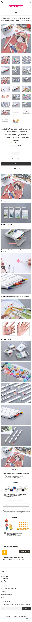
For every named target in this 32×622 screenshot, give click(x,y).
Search (3, 574)
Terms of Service (5, 576)
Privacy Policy (4, 581)
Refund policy (4, 578)
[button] (16, 143)
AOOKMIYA (15, 616)
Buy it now (16, 163)
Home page (4, 580)
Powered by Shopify (22, 616)
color (16, 150)
